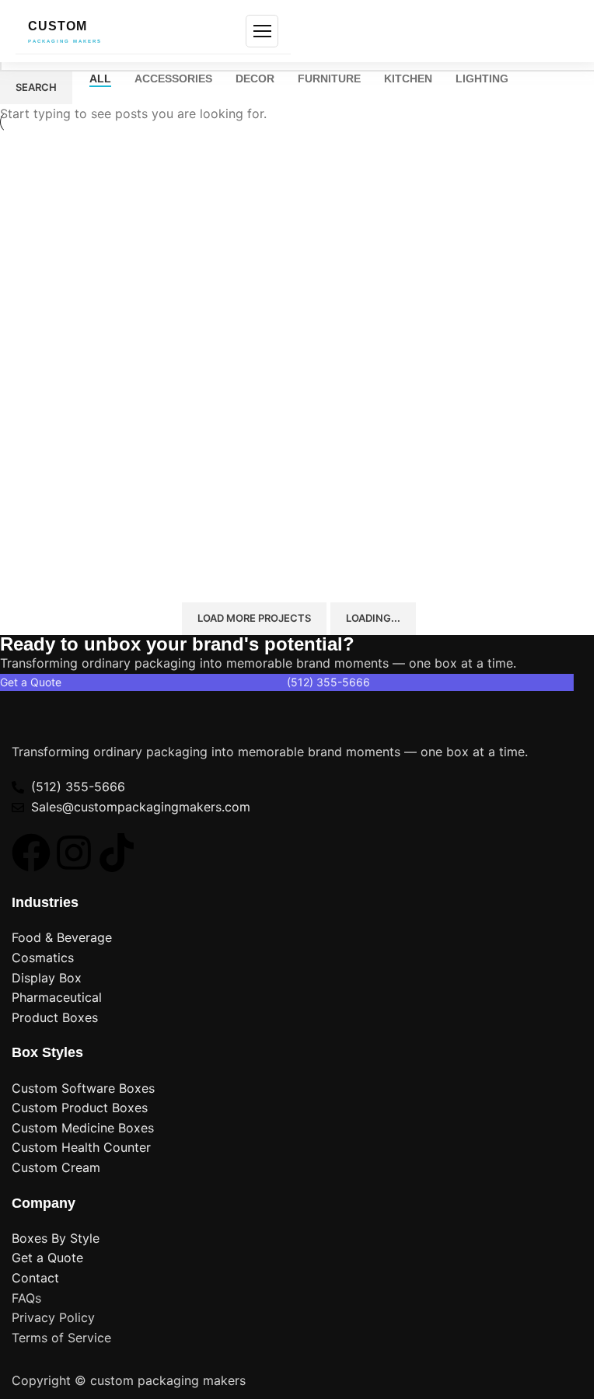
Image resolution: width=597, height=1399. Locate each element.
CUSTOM (65, 31)
